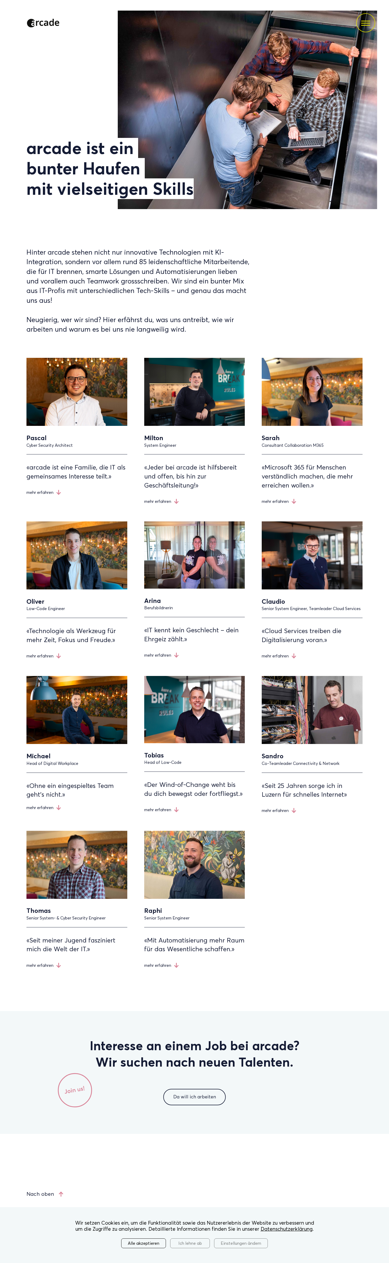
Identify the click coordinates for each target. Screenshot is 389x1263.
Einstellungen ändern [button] (241, 1243)
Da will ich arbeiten (194, 1097)
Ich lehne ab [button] (190, 1243)
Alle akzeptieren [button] (143, 1243)
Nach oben (40, 1194)
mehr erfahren (39, 492)
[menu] (365, 22)
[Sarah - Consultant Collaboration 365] (312, 424)
